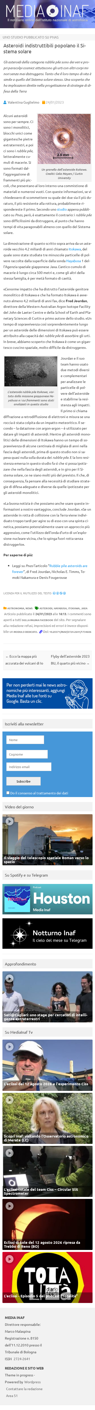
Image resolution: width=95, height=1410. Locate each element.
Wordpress (32, 1382)
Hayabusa (73, 260)
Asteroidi (45, 608)
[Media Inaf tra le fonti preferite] (47, 710)
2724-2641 (22, 1358)
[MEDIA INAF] (47, 16)
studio (62, 209)
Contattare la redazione (24, 1388)
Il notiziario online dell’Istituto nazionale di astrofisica (48, 20)
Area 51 (12, 1395)
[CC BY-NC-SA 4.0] (59, 593)
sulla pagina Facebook (37, 620)
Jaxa (84, 608)
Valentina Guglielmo (23, 102)
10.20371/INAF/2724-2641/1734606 (70, 632)
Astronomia (15, 608)
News (29, 608)
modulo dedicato (25, 632)
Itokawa (75, 249)
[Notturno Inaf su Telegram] (47, 950)
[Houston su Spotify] (47, 915)
